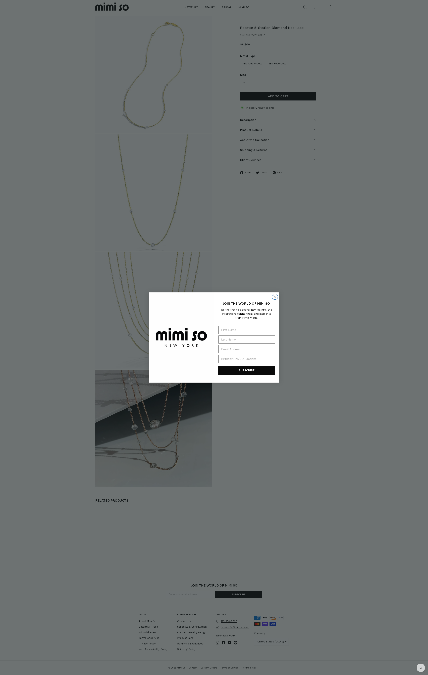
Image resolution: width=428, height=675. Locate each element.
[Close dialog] (275, 297)
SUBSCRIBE (246, 370)
